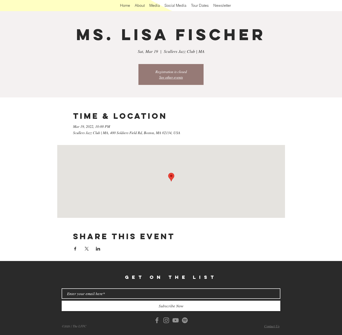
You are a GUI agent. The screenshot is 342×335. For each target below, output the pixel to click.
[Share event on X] (86, 249)
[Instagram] (166, 320)
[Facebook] (157, 320)
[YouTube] (175, 320)
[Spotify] (185, 320)
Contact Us (271, 327)
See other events (171, 77)
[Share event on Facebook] (75, 249)
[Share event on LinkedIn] (98, 249)
